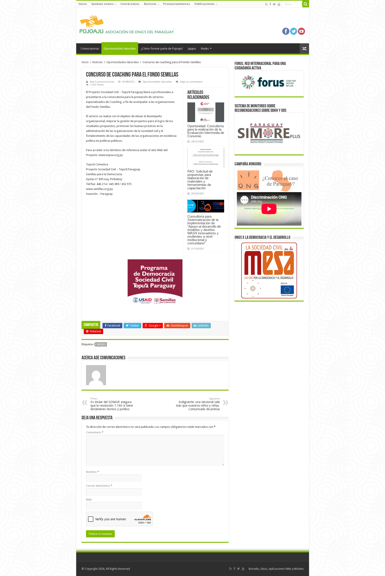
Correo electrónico (99, 485)
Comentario (94, 432)
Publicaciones (205, 4)
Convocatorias (90, 48)
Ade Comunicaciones (102, 81)
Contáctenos (129, 4)
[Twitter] (274, 4)
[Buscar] (305, 4)
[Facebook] (270, 4)
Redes (205, 48)
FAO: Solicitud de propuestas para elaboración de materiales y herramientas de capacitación (200, 179)
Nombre (92, 472)
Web (89, 499)
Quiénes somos (102, 4)
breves (101, 344)
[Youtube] (279, 4)
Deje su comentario (191, 81)
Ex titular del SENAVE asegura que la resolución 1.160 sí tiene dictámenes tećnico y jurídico (111, 404)
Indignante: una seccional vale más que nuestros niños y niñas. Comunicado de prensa (198, 404)
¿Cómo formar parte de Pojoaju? (162, 48)
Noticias (150, 4)
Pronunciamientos (176, 4)
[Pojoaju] (129, 24)
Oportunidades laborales (120, 48)
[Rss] (266, 4)
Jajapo (192, 48)
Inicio (82, 4)
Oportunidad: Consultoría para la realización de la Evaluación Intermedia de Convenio (205, 131)
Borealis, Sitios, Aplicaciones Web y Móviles (276, 568)
